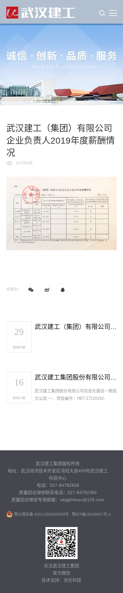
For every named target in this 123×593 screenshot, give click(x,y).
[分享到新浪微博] (47, 289)
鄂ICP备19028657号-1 (91, 514)
